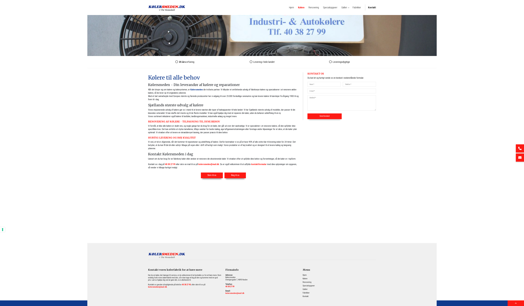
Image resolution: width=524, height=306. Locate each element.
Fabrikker (306, 293)
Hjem (305, 275)
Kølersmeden (196, 89)
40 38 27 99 (170, 164)
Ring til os (235, 175)
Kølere (305, 279)
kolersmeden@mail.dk (208, 164)
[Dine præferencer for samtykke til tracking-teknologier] (2, 229)
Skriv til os (211, 175)
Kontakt (306, 296)
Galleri (305, 289)
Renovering (307, 282)
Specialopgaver (309, 286)
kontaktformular (259, 164)
